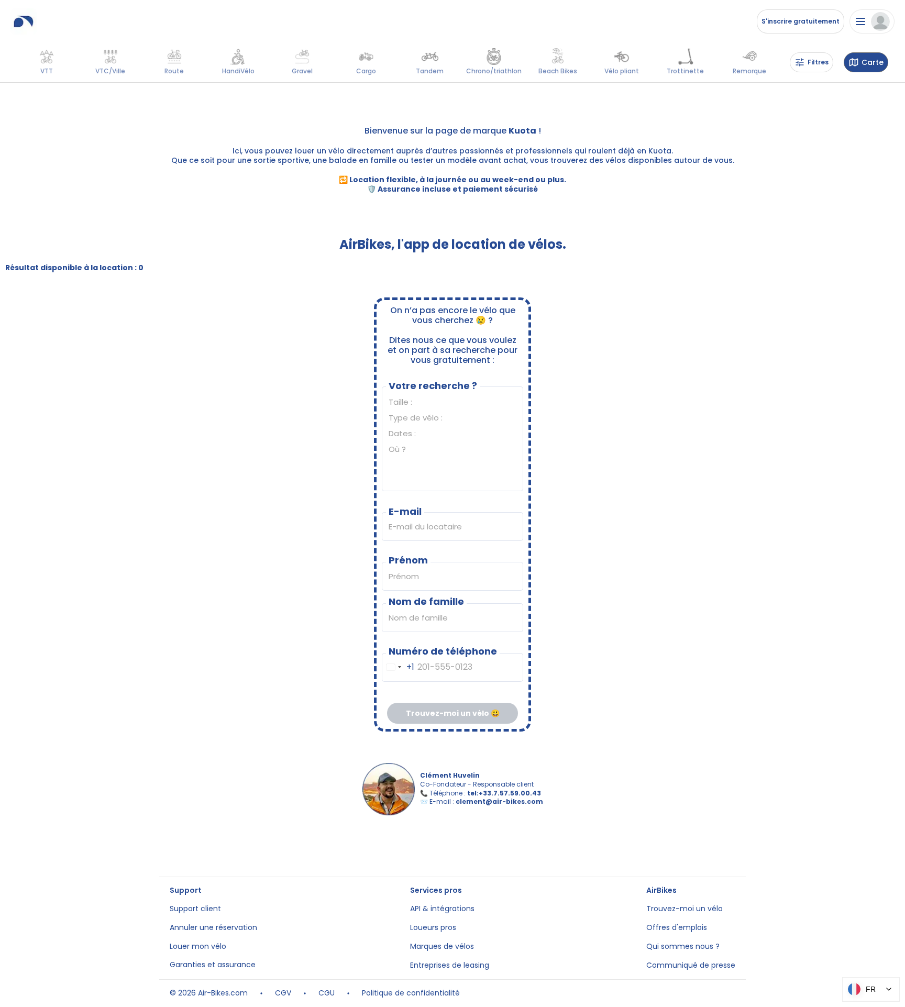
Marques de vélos (442, 946)
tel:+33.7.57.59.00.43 (504, 793)
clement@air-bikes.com (499, 801)
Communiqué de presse (690, 965)
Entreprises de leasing (449, 965)
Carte (873, 63)
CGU (326, 993)
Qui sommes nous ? (683, 946)
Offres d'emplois (676, 928)
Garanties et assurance (213, 965)
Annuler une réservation (213, 928)
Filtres (818, 62)
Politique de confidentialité (411, 993)
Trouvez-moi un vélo (684, 909)
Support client (195, 909)
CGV (283, 993)
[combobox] (398, 667)
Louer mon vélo (198, 946)
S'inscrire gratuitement (800, 21)
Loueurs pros (433, 928)
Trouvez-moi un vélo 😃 (453, 713)
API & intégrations (442, 909)
